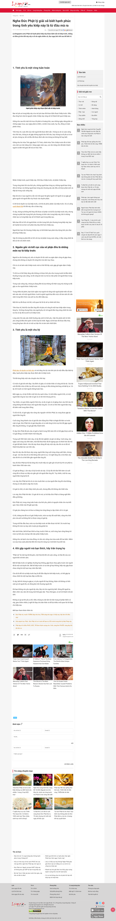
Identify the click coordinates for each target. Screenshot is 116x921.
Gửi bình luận (68, 764)
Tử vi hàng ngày (35, 891)
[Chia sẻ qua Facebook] (14, 635)
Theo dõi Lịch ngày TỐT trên (55, 30)
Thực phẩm (82, 115)
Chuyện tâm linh (87, 5)
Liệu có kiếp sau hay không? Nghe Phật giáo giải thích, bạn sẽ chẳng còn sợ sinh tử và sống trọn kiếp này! (58, 864)
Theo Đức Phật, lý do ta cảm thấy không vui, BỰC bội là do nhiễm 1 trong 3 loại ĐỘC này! (91, 154)
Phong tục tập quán (93, 888)
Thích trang (83, 310)
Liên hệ (59, 918)
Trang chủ (15, 15)
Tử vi (24, 10)
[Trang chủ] (13, 10)
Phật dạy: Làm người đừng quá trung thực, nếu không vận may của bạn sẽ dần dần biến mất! (91, 200)
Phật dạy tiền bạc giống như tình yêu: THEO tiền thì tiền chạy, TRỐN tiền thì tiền (63, 790)
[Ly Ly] (60, 635)
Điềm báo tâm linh (77, 5)
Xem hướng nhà (54, 888)
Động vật (94, 101)
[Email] (25, 635)
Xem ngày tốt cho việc (18, 894)
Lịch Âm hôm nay (16, 891)
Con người (95, 112)
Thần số (83, 10)
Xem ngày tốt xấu (16, 888)
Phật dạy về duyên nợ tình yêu (23, 370)
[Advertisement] (39, 49)
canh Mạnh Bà (18, 206)
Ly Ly (64, 634)
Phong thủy (47, 10)
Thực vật (81, 101)
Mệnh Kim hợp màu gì (56, 897)
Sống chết (82, 119)
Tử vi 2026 (34, 888)
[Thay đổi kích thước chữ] (45, 30)
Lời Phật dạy (80, 81)
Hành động (95, 108)
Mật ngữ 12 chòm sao (75, 891)
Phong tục (90, 10)
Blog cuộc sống (74, 10)
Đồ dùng (94, 105)
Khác (95, 10)
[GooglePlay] (97, 912)
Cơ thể (81, 105)
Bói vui (29, 10)
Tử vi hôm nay (73, 888)
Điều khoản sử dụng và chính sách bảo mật (45, 918)
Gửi (72, 743)
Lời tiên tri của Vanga (98, 5)
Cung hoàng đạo (37, 10)
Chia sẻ (99, 310)
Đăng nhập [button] (101, 2)
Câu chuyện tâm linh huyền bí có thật (87, 85)
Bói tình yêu (72, 894)
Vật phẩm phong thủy (56, 891)
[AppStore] (97, 917)
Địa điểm (94, 115)
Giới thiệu (31, 918)
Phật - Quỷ (82, 112)
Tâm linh (21, 15)
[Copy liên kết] (29, 635)
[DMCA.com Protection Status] (35, 911)
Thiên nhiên (82, 108)
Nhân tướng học (56, 10)
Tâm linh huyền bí (93, 894)
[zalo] (21, 635)
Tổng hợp (94, 119)
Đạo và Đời (66, 10)
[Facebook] (96, 903)
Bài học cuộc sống (93, 891)
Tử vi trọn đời (34, 894)
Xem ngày (18, 10)
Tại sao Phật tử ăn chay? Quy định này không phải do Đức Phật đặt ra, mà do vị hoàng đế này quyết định (91, 177)
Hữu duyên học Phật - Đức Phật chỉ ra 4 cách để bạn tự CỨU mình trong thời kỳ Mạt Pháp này (44, 621)
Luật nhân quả (81, 76)
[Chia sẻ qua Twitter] (17, 635)
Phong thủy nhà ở (55, 894)
